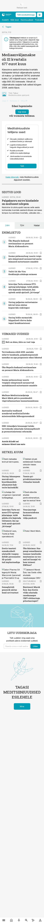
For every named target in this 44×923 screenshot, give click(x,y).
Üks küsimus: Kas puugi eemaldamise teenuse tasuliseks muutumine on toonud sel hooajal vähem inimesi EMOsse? (32, 556)
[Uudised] (11, 920)
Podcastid (39, 20)
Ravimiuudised (27, 20)
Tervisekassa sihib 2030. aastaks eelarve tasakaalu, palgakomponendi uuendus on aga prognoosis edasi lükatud (22, 355)
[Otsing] (26, 920)
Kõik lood (14, 20)
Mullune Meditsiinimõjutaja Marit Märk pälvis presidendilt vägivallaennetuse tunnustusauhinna (20, 398)
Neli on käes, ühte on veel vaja (20, 342)
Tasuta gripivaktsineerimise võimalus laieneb (32, 479)
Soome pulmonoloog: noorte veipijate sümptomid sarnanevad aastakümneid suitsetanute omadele (25, 259)
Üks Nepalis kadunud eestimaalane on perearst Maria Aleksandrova (20, 244)
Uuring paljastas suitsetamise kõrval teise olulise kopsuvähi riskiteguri (23, 305)
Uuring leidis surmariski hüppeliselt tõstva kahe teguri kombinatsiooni (20, 320)
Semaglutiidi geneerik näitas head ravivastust (10, 590)
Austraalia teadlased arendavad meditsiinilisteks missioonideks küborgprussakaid (18, 413)
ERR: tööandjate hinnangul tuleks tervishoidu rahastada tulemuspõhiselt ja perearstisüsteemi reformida (21, 429)
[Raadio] (19, 920)
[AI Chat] (33, 920)
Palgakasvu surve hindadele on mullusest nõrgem (20, 202)
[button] (16, 646)
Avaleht (5, 20)
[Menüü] (4, 920)
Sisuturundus (29, 581)
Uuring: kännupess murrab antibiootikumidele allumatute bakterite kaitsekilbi (11, 482)
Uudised (5, 197)
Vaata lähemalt (11, 177)
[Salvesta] (40, 237)
